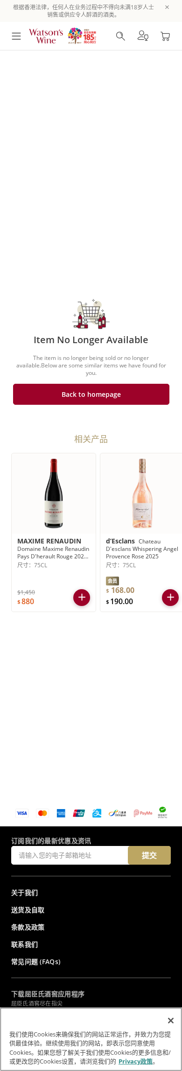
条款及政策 (28, 927)
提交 (149, 855)
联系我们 (24, 944)
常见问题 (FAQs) (35, 961)
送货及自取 (28, 909)
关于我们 (24, 892)
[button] (142, 36)
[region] (91, 1039)
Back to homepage (91, 394)
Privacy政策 (136, 1061)
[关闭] (171, 1020)
